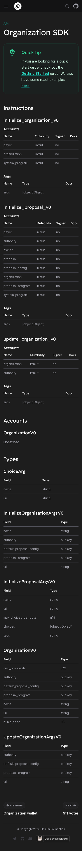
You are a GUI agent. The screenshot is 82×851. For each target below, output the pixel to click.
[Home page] (18, 6)
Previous (14, 805)
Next (70, 805)
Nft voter (71, 813)
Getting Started (35, 73)
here (25, 86)
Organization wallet (20, 813)
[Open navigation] (6, 6)
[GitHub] (76, 6)
